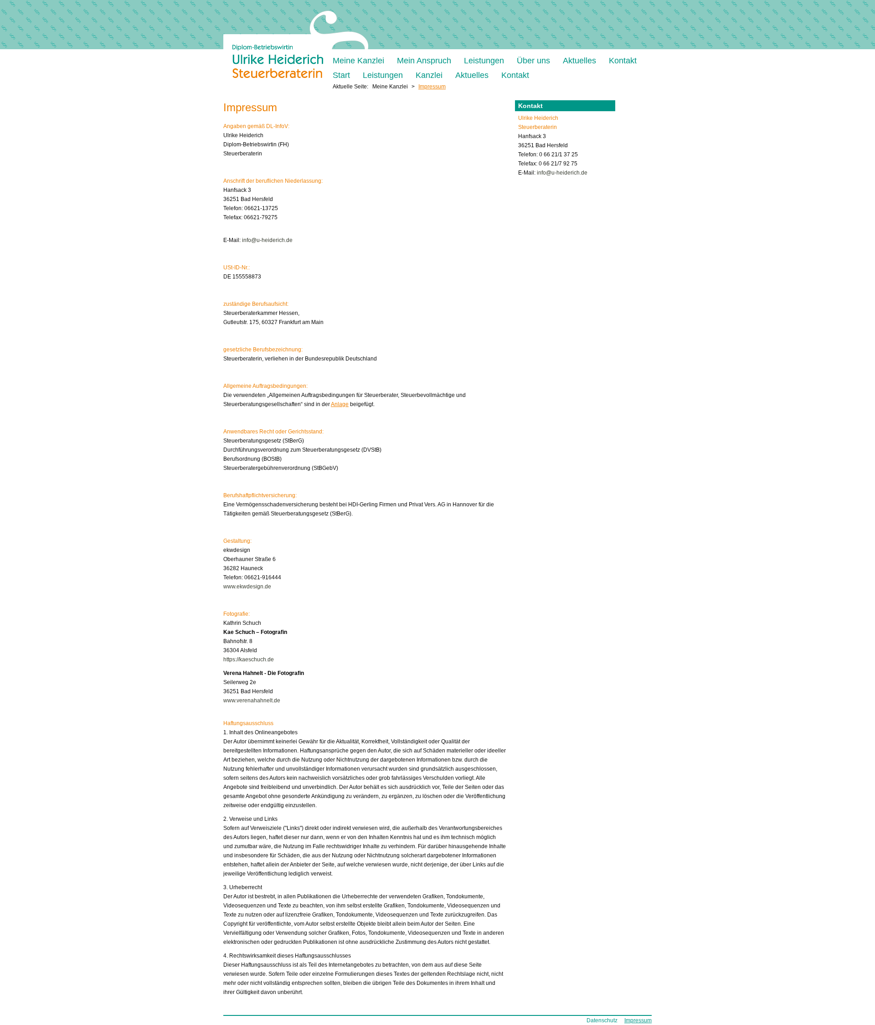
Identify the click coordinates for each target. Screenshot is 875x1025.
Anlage (340, 404)
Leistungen (484, 60)
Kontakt (623, 60)
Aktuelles (579, 60)
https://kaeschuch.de (248, 659)
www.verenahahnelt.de (251, 700)
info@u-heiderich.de (267, 240)
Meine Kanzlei (358, 60)
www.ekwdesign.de (247, 586)
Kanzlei (429, 75)
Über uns (533, 60)
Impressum (638, 1020)
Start (341, 75)
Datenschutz (602, 1020)
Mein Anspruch (424, 60)
